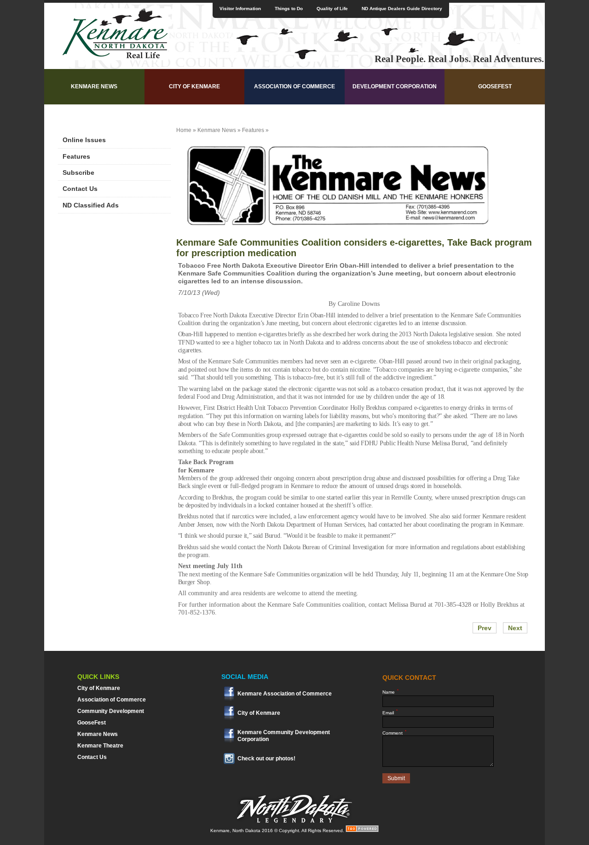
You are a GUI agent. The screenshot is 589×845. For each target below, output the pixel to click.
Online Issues (84, 140)
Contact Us (80, 188)
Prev (484, 628)
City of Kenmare (194, 86)
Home (183, 130)
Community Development (110, 711)
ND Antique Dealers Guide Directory (402, 8)
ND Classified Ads (91, 205)
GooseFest (495, 86)
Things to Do (289, 8)
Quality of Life (332, 8)
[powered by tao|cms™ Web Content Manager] (362, 830)
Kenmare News (94, 86)
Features (76, 156)
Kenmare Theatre (100, 745)
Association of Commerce (294, 86)
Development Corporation (394, 86)
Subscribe (78, 172)
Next (515, 628)
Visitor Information (240, 8)
